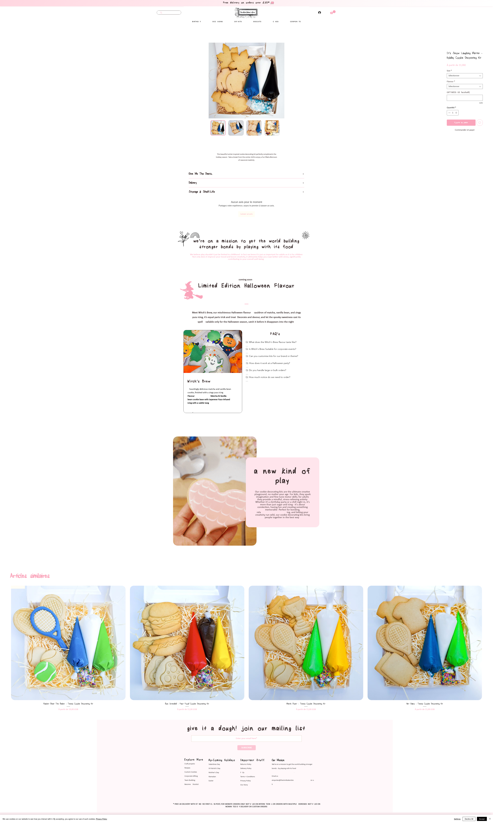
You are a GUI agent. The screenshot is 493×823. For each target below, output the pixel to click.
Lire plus (246, 163)
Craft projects (189, 750)
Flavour (451, 82)
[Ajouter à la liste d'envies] (480, 123)
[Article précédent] (6, 629)
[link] (333, 12)
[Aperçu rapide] (68, 629)
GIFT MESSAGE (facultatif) (458, 93)
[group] (246, 634)
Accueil (11, 34)
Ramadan (212, 763)
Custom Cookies (190, 758)
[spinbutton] (452, 113)
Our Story (244, 771)
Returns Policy (245, 750)
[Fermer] (489, 819)
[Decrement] (449, 113)
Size (449, 71)
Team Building (189, 766)
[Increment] (456, 113)
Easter (211, 767)
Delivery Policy (245, 755)
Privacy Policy (245, 767)
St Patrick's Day (214, 755)
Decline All (469, 819)
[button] (218, 21)
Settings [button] (457, 819)
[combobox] (465, 75)
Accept (482, 819)
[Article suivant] (486, 629)
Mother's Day (214, 759)
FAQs (242, 759)
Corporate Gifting (191, 762)
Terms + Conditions (247, 763)
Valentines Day (214, 750)
